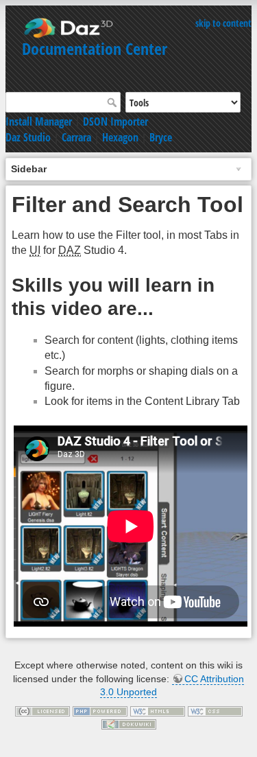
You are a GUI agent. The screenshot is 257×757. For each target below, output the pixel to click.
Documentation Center (94, 48)
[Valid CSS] (215, 710)
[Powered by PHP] (100, 710)
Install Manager (38, 121)
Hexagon (120, 137)
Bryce (160, 137)
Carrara (76, 137)
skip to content (223, 23)
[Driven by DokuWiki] (128, 723)
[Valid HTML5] (157, 710)
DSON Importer (115, 121)
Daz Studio (28, 137)
